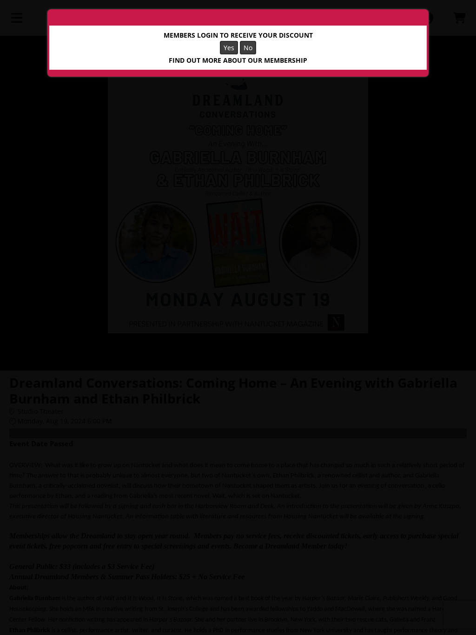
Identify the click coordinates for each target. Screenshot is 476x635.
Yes (229, 47)
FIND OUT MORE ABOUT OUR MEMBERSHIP (238, 60)
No (248, 47)
